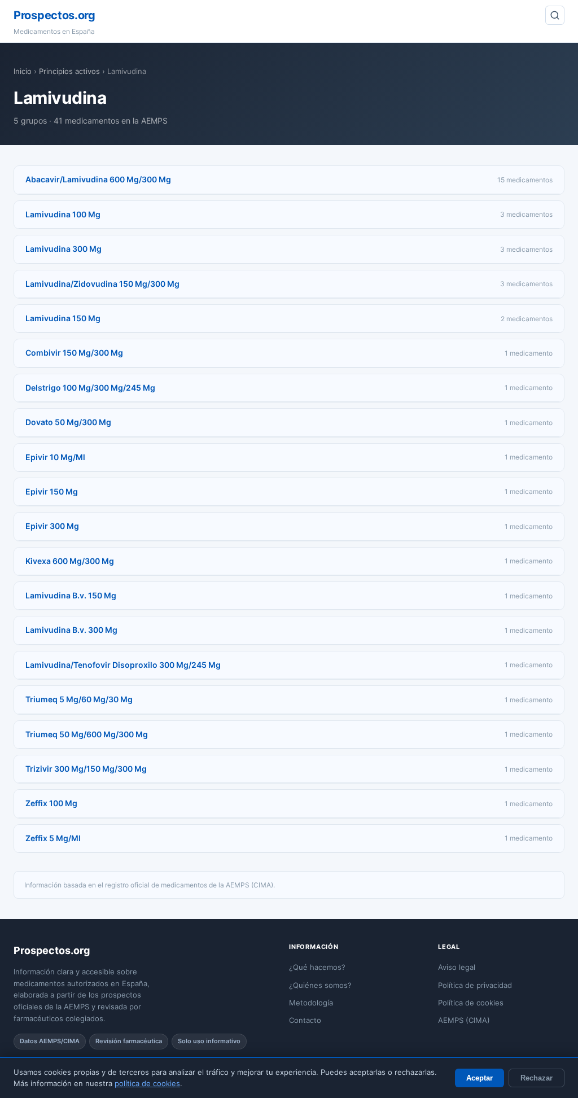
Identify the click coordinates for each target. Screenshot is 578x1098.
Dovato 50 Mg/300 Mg (68, 422)
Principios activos (69, 71)
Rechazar (536, 1078)
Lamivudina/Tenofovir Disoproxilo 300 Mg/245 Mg (123, 665)
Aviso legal (456, 967)
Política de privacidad (475, 985)
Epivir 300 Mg (52, 526)
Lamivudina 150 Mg (62, 318)
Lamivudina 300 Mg (63, 248)
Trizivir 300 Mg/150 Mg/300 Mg (86, 768)
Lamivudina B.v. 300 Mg (71, 630)
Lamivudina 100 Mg (62, 214)
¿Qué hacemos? (317, 967)
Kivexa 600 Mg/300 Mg (69, 561)
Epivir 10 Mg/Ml (55, 457)
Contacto (305, 1020)
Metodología (311, 1002)
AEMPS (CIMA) (464, 1020)
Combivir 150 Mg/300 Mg (74, 352)
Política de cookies (470, 1002)
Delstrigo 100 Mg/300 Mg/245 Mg (90, 387)
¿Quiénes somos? (320, 985)
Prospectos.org (54, 15)
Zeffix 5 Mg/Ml (53, 838)
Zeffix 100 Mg (51, 803)
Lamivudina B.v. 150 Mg (70, 595)
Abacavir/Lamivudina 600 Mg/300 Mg (98, 179)
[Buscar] (554, 15)
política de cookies (147, 1083)
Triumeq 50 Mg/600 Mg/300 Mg (86, 734)
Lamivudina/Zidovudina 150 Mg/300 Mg (102, 283)
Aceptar (479, 1078)
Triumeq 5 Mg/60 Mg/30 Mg (79, 699)
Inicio (23, 71)
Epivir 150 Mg (51, 491)
